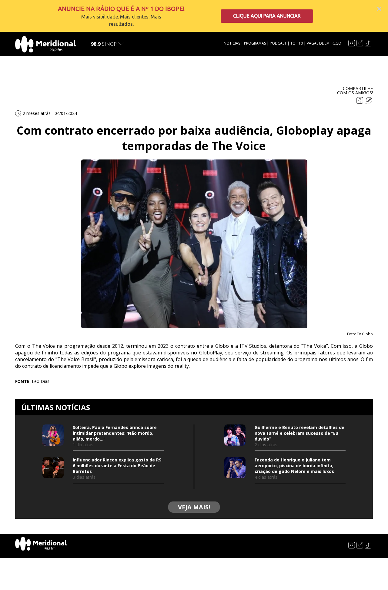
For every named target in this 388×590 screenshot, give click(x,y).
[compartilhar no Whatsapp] (369, 102)
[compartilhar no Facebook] (360, 102)
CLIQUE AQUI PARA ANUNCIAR (267, 15)
